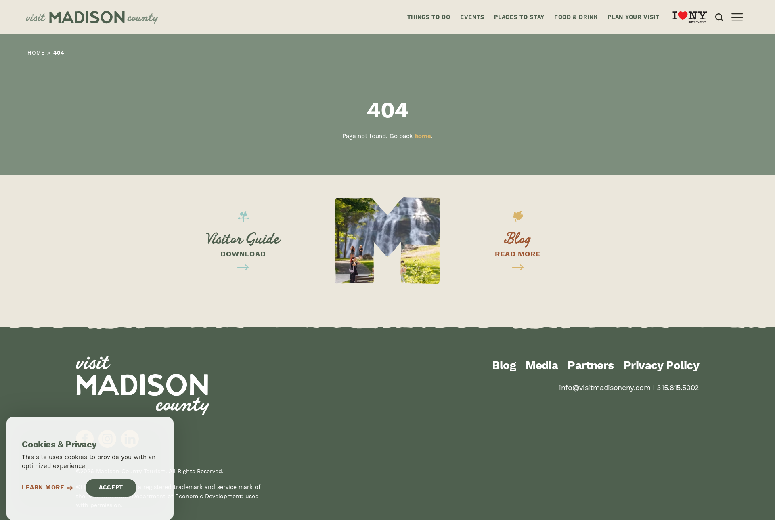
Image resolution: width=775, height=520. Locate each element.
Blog (504, 366)
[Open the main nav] (737, 17)
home (423, 136)
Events (472, 17)
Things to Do (428, 17)
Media (542, 366)
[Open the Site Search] (719, 17)
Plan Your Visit (633, 17)
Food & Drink (576, 17)
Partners (591, 366)
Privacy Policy (661, 366)
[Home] (210, 17)
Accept (111, 487)
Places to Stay (519, 17)
